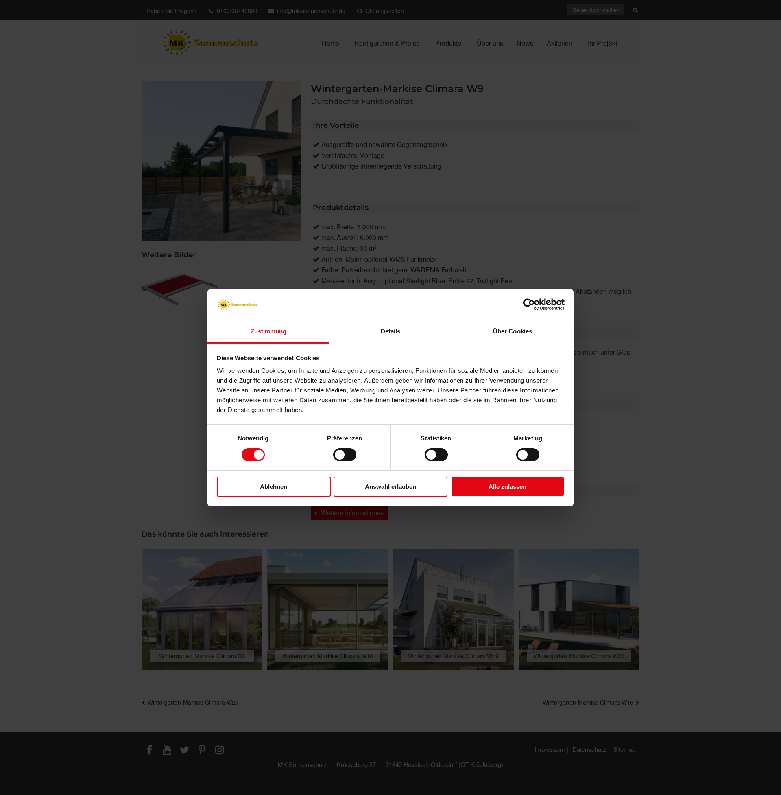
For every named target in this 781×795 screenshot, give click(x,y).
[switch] (344, 454)
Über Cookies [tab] (512, 331)
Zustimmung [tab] (269, 331)
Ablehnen (273, 486)
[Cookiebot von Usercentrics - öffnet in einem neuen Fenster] (529, 304)
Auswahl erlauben (390, 486)
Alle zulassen (507, 486)
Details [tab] (391, 331)
